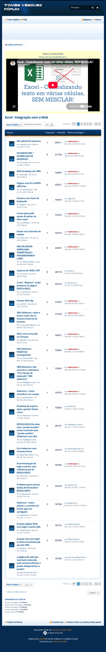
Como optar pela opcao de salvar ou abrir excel (26, 216)
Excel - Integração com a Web (26, 117)
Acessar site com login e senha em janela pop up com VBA (28, 541)
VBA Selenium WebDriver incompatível (24, 351)
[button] (74, 124)
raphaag (23, 174)
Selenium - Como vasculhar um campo (28, 393)
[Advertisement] (55, 31)
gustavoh (26, 292)
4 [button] (87, 124)
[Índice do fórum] (22, 8)
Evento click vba (25, 300)
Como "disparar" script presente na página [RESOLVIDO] (29, 285)
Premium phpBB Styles (62, 630)
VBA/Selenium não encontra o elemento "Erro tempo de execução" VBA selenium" (28, 373)
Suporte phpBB (60, 641)
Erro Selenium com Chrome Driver (26, 450)
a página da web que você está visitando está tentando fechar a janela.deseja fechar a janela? (29, 563)
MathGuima (27, 397)
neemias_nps (25, 144)
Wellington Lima (29, 382)
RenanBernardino (27, 454)
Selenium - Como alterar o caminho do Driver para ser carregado (28, 507)
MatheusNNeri (29, 262)
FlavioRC (23, 340)
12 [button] (96, 124)
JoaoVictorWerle (29, 325)
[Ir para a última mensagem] (79, 141)
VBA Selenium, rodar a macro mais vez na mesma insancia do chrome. (28, 317)
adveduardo (28, 189)
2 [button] (81, 124)
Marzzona (27, 415)
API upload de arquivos (29, 141)
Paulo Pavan (28, 358)
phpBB (42, 638)
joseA (25, 274)
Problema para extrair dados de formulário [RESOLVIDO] (28, 487)
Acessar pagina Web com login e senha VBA (28, 525)
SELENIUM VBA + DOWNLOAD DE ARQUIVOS (25, 156)
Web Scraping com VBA (29, 171)
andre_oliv (27, 162)
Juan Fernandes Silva (28, 572)
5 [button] (90, 124)
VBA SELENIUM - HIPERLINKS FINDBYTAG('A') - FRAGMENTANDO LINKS (26, 252)
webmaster (73, 141)
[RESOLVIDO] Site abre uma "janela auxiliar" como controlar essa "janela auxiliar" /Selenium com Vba (28, 430)
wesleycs (26, 222)
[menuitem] (24, 19)
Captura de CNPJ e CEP (28, 270)
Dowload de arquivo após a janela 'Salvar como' (27, 409)
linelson (23, 548)
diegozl (23, 204)
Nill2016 (71, 406)
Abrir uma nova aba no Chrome (27, 335)
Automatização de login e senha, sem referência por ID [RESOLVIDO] (26, 468)
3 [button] (84, 124)
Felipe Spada (25, 530)
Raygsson (71, 503)
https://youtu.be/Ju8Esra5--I (53, 56)
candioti (23, 304)
